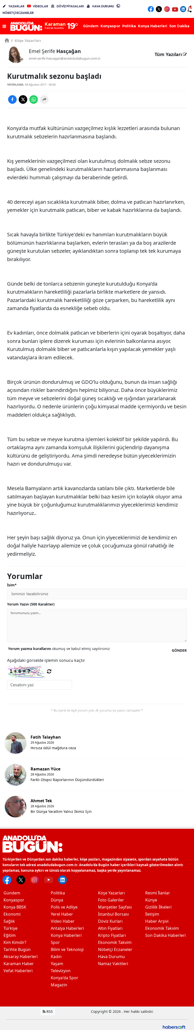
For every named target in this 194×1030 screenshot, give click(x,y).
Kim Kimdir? (15, 942)
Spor (55, 942)
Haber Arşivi (156, 921)
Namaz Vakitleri (113, 963)
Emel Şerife (55, 51)
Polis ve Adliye (64, 907)
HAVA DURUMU (103, 6)
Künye (151, 900)
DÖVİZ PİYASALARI (70, 6)
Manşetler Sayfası (115, 907)
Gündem (12, 893)
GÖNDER (179, 650)
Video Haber (63, 921)
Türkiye (10, 928)
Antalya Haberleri (67, 928)
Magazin (59, 985)
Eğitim (10, 935)
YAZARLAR (16, 6)
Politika (58, 893)
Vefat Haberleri (18, 970)
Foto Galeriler (111, 900)
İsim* (12, 585)
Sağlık (9, 921)
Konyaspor (14, 900)
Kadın (56, 956)
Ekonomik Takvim (115, 942)
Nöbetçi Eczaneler (115, 949)
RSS (49, 1011)
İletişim (152, 914)
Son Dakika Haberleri (165, 935)
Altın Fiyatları (110, 928)
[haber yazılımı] (174, 1026)
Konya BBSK (15, 907)
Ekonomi (12, 914)
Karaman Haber (19, 963)
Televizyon (60, 970)
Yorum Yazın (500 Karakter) (31, 604)
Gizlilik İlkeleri (158, 907)
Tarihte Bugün (17, 949)
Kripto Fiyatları (112, 935)
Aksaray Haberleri (21, 956)
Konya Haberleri (66, 935)
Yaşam (57, 963)
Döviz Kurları (110, 921)
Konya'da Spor (64, 978)
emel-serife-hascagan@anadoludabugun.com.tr (65, 58)
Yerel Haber (62, 914)
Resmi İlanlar (157, 893)
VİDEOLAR (40, 6)
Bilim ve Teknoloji (67, 949)
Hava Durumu (111, 956)
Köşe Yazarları (26, 40)
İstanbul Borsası (113, 914)
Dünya (57, 900)
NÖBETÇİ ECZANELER (18, 13)
